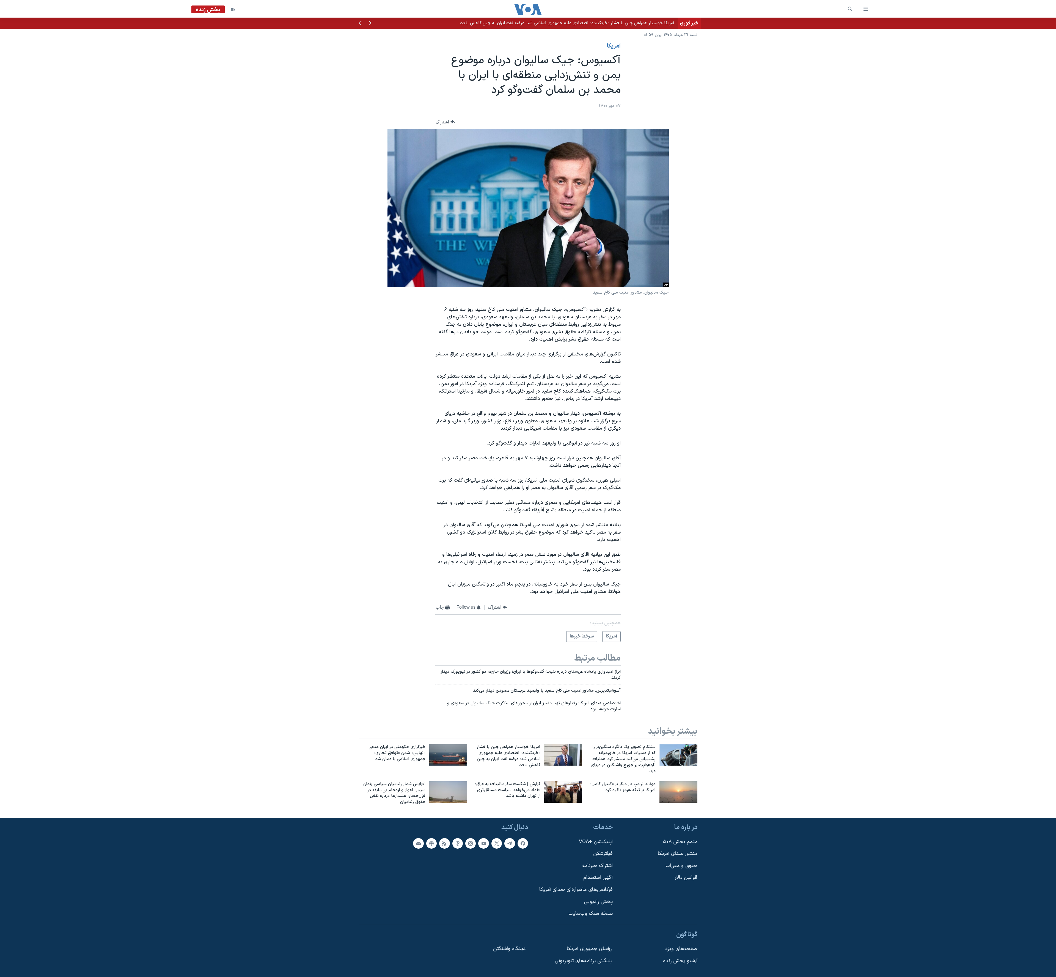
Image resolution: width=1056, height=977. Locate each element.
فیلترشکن (603, 853)
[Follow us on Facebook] (523, 843)
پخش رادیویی (598, 902)
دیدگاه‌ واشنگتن (509, 949)
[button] (370, 24)
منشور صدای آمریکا (677, 853)
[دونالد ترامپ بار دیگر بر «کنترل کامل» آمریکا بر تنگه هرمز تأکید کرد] (678, 792)
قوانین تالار (686, 877)
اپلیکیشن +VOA (596, 842)
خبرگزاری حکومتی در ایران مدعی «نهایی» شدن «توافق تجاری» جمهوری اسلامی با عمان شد (593, 23)
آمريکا (614, 46)
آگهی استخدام (598, 877)
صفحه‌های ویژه (681, 949)
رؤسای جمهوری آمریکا (589, 949)
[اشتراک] (418, 843)
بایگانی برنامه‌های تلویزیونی (583, 961)
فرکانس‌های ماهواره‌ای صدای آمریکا (576, 889)
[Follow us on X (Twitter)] (496, 843)
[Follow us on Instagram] (470, 843)
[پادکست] (431, 843)
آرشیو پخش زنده (680, 961)
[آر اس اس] (444, 843)
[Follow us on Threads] (457, 843)
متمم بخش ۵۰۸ (680, 842)
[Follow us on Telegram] (509, 843)
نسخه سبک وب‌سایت (590, 913)
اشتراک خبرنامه (597, 866)
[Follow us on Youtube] (483, 843)
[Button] (445, 122)
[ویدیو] (233, 9)
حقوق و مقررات (681, 866)
